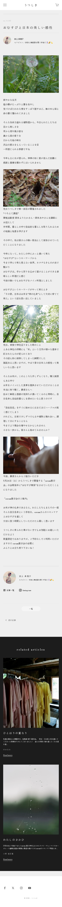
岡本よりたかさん (24, 217)
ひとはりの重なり (15, 733)
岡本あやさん (41, 217)
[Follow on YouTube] (29, 888)
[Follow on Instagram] (21, 888)
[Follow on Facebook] (4, 888)
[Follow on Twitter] (13, 888)
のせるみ (7, 749)
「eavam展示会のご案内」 (16, 498)
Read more (7, 755)
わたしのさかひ (13, 840)
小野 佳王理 (8, 853)
